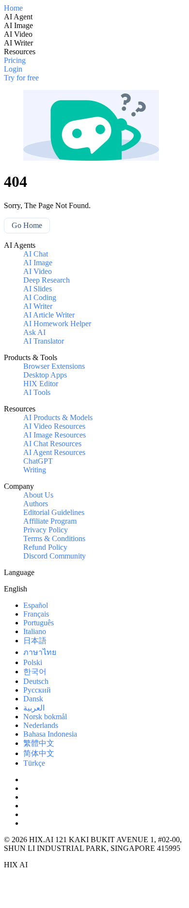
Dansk (33, 699)
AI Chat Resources (52, 443)
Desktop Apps (45, 375)
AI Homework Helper (57, 323)
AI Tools (36, 392)
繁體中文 (38, 743)
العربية (34, 708)
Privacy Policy (45, 530)
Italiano (34, 631)
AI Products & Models (58, 417)
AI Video (37, 271)
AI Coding (39, 297)
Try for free (21, 78)
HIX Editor (40, 383)
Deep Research (46, 280)
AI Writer (37, 306)
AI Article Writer (49, 315)
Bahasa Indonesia (50, 734)
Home (13, 8)
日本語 (35, 640)
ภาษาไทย (39, 652)
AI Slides (37, 289)
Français (36, 614)
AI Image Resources (54, 435)
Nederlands (40, 725)
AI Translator (43, 341)
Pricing (15, 60)
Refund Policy (45, 547)
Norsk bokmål (45, 716)
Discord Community (54, 556)
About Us (38, 495)
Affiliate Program (50, 521)
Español (35, 605)
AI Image (37, 262)
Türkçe (34, 763)
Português (38, 623)
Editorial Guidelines (53, 512)
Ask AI (34, 332)
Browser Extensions (54, 366)
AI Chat (35, 254)
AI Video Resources (54, 426)
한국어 (35, 671)
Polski (32, 662)
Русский (37, 690)
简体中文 (38, 753)
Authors (35, 503)
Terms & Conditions (54, 538)
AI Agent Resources (54, 452)
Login (13, 69)
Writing (34, 470)
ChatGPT (38, 461)
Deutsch (35, 681)
